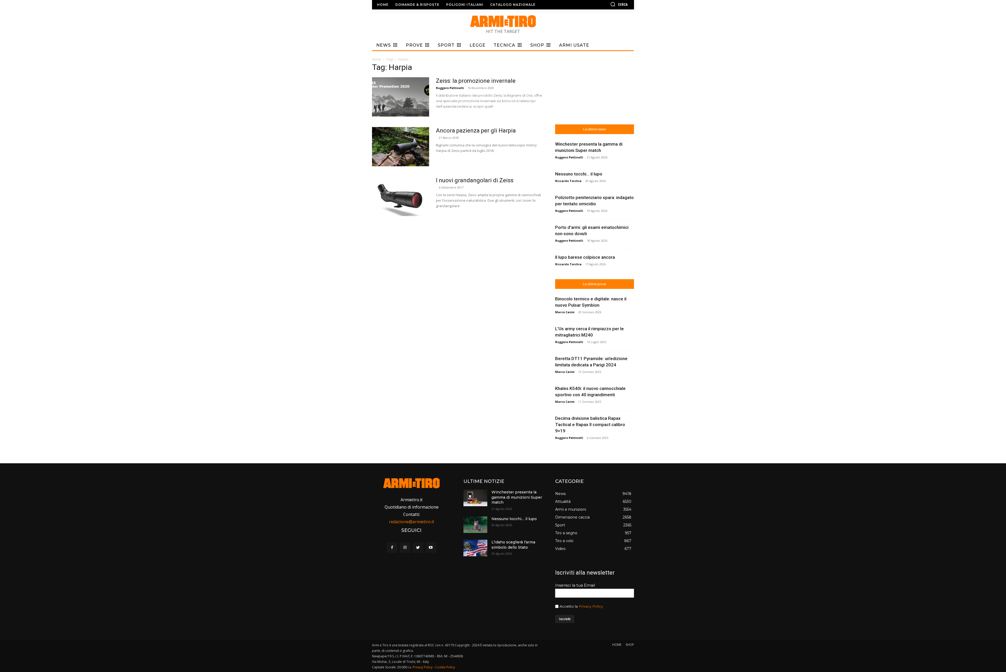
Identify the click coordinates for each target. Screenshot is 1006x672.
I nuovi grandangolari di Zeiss (474, 180)
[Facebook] (392, 547)
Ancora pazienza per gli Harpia (476, 130)
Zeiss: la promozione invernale (476, 81)
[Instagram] (405, 547)
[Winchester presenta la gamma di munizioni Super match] (475, 498)
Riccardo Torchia (568, 181)
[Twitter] (418, 547)
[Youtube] (431, 547)
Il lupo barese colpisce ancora (585, 257)
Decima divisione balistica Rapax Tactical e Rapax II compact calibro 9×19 (590, 424)
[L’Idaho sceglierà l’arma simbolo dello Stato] (475, 548)
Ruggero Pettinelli (450, 88)
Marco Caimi (565, 312)
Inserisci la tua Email (575, 585)
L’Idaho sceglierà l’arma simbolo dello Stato (513, 545)
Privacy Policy (591, 606)
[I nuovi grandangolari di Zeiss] (400, 196)
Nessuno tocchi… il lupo (578, 174)
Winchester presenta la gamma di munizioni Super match (516, 497)
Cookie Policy (445, 667)
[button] (604, 4)
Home (376, 59)
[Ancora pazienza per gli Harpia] (400, 146)
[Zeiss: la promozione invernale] (400, 97)
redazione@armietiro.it (411, 522)
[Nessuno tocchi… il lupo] (475, 524)
